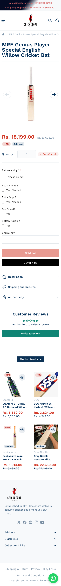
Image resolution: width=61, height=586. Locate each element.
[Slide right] (54, 94)
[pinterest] (31, 522)
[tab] (30, 359)
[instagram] (36, 522)
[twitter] (19, 522)
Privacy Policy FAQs (43, 568)
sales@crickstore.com (21, 3)
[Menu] (3, 20)
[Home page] (3, 34)
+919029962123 (43, 3)
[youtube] (42, 522)
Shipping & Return (17, 568)
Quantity (7, 154)
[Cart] (57, 20)
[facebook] (25, 522)
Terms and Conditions (30, 575)
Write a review (30, 333)
